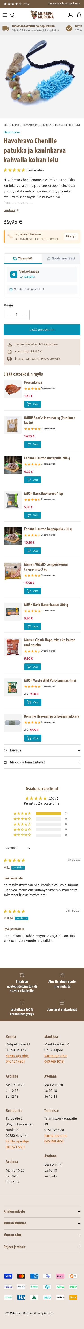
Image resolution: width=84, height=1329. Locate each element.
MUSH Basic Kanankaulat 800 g (46, 605)
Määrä (8, 305)
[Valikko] (5, 15)
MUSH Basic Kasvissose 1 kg (43, 494)
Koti (6, 125)
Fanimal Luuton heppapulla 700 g (48, 529)
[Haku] (15, 15)
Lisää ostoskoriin (42, 330)
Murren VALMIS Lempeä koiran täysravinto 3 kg (46, 567)
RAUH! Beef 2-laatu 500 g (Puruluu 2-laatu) (50, 420)
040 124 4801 (15, 1062)
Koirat (15, 125)
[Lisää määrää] (25, 315)
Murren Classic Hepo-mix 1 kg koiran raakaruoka (49, 642)
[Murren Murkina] (42, 15)
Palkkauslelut (63, 125)
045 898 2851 (54, 1141)
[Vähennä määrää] (8, 315)
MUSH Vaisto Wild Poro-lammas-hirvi (50, 681)
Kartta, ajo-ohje (17, 1056)
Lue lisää (9, 210)
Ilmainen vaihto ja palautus (64, 3)
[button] (15, 170)
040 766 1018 (54, 1062)
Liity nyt (70, 236)
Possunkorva (33, 383)
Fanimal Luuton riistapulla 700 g (47, 458)
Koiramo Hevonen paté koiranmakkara (51, 716)
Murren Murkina (22, 1313)
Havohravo (12, 132)
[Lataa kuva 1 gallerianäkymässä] (42, 76)
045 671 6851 (15, 1147)
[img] (14, 861)
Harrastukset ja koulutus (37, 125)
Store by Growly (43, 1313)
